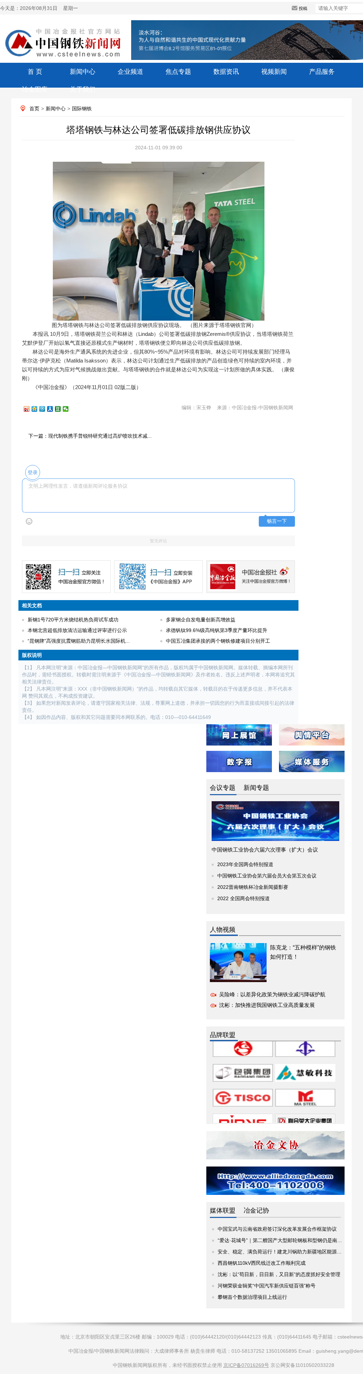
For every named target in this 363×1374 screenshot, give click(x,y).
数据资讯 (226, 71)
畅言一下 (277, 521)
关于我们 (82, 89)
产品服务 (322, 71)
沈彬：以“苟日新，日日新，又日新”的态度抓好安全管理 (279, 1274)
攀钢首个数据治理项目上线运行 (252, 1297)
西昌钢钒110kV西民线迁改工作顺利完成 (262, 1263)
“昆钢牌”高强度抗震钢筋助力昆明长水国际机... (79, 641)
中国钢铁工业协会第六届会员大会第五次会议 (267, 876)
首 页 (35, 71)
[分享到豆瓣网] (61, 409)
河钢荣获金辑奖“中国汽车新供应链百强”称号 (266, 1286)
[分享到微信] (69, 409)
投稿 (303, 8)
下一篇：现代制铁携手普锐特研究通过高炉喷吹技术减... (90, 436)
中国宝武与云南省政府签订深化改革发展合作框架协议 (277, 1229)
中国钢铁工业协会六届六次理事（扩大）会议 (265, 850)
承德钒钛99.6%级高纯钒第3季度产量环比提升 (216, 630)
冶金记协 (256, 1210)
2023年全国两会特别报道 (245, 864)
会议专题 (222, 787)
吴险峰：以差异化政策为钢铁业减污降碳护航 (272, 994)
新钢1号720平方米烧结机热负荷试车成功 (73, 619)
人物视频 (222, 929)
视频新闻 (274, 71)
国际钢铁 (82, 108)
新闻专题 (256, 787)
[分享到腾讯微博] (45, 409)
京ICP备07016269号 (246, 1365)
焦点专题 (178, 71)
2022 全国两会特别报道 (243, 898)
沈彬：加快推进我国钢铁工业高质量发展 (267, 1005)
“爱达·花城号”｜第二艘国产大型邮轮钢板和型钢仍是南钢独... (284, 1240)
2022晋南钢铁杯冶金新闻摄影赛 (252, 887)
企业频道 (130, 71)
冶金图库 (35, 89)
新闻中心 (82, 71)
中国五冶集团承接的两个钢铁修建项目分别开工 (218, 641)
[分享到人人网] (53, 409)
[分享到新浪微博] (30, 409)
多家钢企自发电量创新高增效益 (200, 619)
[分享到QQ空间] (38, 409)
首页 (34, 108)
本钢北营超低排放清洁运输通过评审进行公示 (77, 630)
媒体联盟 (222, 1210)
